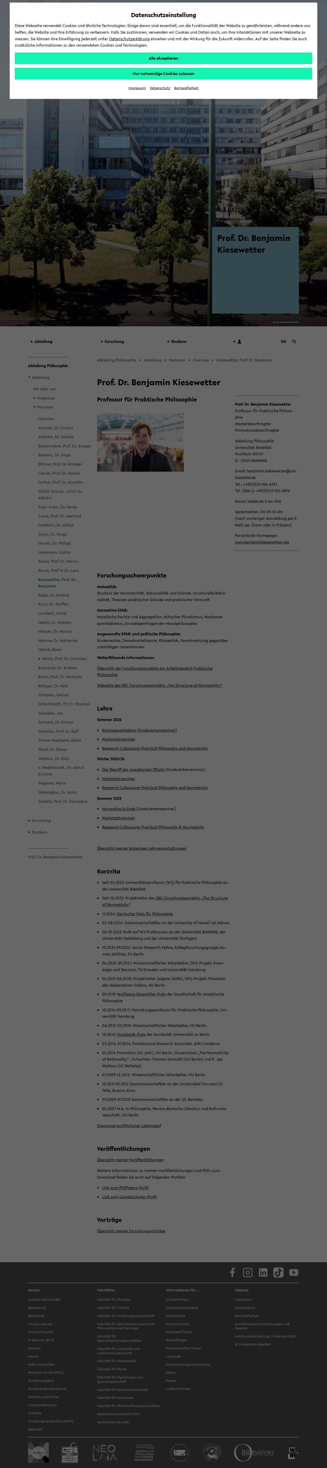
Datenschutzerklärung (129, 39)
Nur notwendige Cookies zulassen (163, 73)
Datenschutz (160, 88)
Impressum (137, 88)
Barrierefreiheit (186, 88)
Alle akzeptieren (163, 58)
